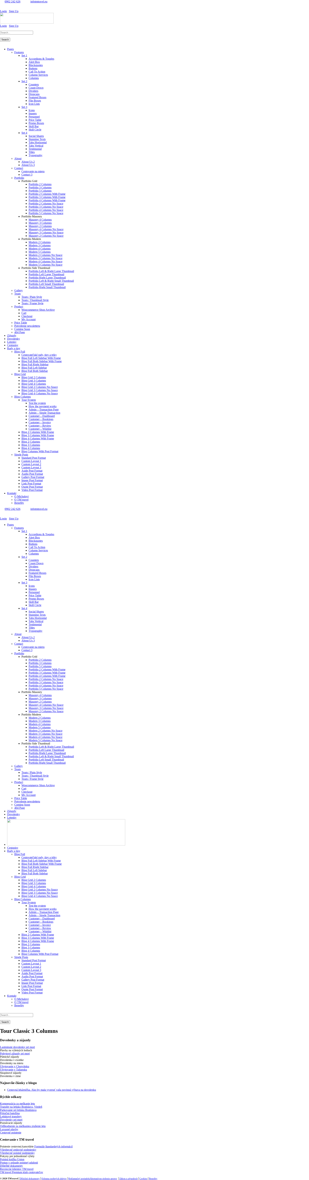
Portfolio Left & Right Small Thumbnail (51, 280)
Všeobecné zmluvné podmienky (18, 1149)
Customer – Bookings (41, 419)
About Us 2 (28, 161)
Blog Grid (20, 374)
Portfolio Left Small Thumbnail (46, 284)
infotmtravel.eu (38, 1)
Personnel (34, 116)
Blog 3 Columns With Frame (37, 435)
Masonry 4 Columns (40, 219)
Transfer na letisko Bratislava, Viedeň (21, 1106)
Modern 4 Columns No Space (45, 261)
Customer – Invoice (40, 422)
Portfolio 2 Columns (40, 184)
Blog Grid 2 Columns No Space (39, 387)
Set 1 (24, 55)
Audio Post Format (32, 473)
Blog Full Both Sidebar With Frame (41, 361)
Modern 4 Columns (40, 248)
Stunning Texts (37, 139)
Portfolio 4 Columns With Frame (47, 200)
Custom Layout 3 (31, 467)
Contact (18, 168)
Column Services (38, 74)
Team (17, 293)
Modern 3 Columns (40, 245)
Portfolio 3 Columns (40, 187)
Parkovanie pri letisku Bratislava (18, 1110)
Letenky (11, 341)
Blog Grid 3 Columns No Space (39, 390)
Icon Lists (34, 103)
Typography (35, 155)
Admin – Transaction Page (44, 409)
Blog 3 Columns (30, 444)
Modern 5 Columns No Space (45, 264)
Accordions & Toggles (41, 58)
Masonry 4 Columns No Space (46, 229)
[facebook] (1, 7)
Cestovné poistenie (10, 1132)
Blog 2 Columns (30, 441)
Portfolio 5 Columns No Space (46, 213)
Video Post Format (32, 489)
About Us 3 (28, 164)
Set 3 (24, 107)
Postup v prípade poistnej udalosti (19, 1162)
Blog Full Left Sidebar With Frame (41, 358)
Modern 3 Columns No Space (45, 258)
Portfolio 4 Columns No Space (46, 210)
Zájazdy (11, 335)
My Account (28, 319)
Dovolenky (13, 338)
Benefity (19, 502)
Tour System (28, 399)
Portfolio (19, 177)
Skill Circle (35, 129)
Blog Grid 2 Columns (33, 377)
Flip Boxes (35, 100)
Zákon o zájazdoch (128, 1178)
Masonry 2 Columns (40, 226)
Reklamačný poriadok (79, 1178)
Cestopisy (12, 345)
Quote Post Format (32, 486)
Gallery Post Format (32, 477)
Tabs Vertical (36, 145)
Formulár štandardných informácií (53, 1146)
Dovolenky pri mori (11, 1119)
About (17, 158)
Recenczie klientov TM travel (16, 1169)
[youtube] (3, 7)
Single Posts (21, 454)
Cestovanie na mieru (33, 171)
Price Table (35, 119)
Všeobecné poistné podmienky (17, 1152)
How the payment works (43, 406)
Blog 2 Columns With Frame (37, 432)
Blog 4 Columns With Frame (37, 438)
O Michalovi (21, 496)
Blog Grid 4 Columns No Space (39, 393)
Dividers (33, 90)
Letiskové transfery (11, 1116)
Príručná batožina (10, 1113)
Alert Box (34, 61)
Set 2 (24, 81)
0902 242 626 (12, 1)
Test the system (37, 403)
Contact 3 (26, 174)
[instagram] (5, 7)
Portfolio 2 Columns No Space (46, 203)
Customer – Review (40, 425)
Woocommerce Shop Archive (38, 309)
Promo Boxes (36, 123)
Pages (10, 49)
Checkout (26, 316)
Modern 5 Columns (40, 251)
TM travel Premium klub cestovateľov (21, 1172)
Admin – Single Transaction (44, 412)
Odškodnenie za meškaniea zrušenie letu (23, 1126)
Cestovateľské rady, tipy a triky (39, 354)
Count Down (36, 87)
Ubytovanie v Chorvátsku (14, 1066)
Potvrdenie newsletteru (27, 325)
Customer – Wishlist (40, 428)
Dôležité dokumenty (11, 1165)
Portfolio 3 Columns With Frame (47, 197)
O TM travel (21, 499)
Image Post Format (32, 480)
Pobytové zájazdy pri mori (15, 1053)
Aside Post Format (31, 470)
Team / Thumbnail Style (35, 300)
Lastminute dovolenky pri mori (17, 1047)
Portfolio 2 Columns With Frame (47, 193)
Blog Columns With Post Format (39, 451)
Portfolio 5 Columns (40, 190)
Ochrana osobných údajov (54, 1178)
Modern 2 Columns (40, 242)
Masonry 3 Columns (40, 222)
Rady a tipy (13, 348)
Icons (32, 110)
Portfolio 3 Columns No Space (46, 206)
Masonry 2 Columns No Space (46, 235)
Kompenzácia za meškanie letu (17, 1103)
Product (18, 306)
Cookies (143, 1178)
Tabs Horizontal (38, 142)
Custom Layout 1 (31, 461)
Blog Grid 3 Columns (33, 380)
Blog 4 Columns (30, 448)
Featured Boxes (37, 97)
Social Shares (36, 135)
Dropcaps (34, 94)
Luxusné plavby (9, 1129)
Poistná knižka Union (12, 1159)
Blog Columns (22, 396)
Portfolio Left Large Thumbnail (46, 274)
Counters (34, 84)
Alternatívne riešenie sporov (103, 1178)
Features (19, 52)
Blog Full (19, 351)
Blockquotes (36, 65)
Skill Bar (34, 126)
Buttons (33, 68)
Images (33, 113)
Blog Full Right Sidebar (34, 364)
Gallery (18, 290)
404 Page (19, 332)
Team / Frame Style (32, 303)
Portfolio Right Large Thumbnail (47, 277)
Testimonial (35, 148)
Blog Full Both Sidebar (34, 370)
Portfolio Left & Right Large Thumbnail (51, 271)
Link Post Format (31, 483)
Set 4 (24, 132)
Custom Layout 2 (31, 464)
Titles (32, 152)
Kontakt (11, 493)
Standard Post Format (33, 457)
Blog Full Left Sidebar (34, 367)
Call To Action (37, 71)
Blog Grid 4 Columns (33, 383)
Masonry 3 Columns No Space (46, 232)
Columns (34, 78)
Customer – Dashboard (42, 415)
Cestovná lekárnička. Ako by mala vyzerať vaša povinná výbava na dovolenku (51, 1089)
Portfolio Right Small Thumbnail (47, 287)
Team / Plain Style (31, 296)
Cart (23, 312)
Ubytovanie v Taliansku (13, 1069)
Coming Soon (22, 329)
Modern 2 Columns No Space (45, 255)
